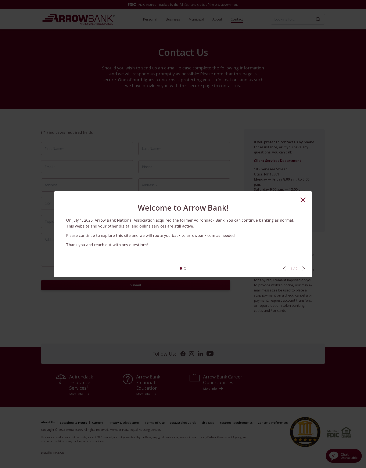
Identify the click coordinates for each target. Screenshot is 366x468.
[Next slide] (303, 268)
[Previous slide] (284, 268)
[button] (181, 268)
